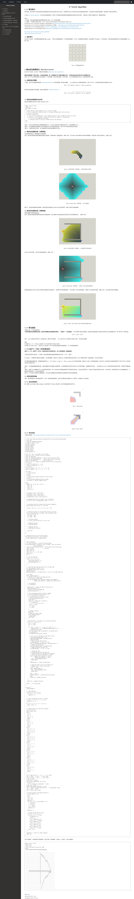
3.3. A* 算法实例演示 (6, 32)
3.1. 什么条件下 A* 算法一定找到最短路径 (10, 27)
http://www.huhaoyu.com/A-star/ (33, 33)
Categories (11, 2)
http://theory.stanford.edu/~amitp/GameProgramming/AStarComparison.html (71, 23)
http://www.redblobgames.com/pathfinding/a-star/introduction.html (62, 26)
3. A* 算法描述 (5, 24)
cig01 (29, 894)
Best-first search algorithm (56, 71)
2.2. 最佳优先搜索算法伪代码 (8, 18)
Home (4, 2)
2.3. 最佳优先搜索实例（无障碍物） (10, 20)
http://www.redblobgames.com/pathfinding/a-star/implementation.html (64, 28)
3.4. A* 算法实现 (5, 34)
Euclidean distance (53, 89)
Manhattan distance (47, 82)
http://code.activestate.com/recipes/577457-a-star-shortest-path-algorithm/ (52, 435)
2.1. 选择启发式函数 (6, 16)
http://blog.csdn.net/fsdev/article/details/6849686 (37, 31)
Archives (19, 2)
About (25, 2)
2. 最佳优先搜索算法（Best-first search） (8, 13)
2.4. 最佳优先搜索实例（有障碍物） (10, 22)
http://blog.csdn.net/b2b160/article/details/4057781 (71, 25)
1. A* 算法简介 (5, 8)
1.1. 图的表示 (5, 10)
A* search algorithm (34, 15)
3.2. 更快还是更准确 (6, 29)
